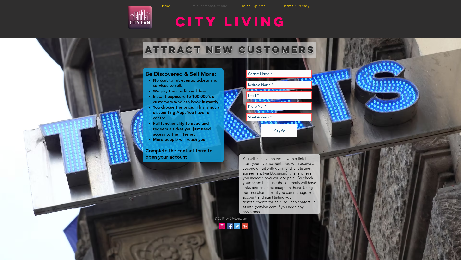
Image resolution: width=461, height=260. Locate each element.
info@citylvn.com (262, 207)
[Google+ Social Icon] (245, 226)
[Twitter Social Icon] (237, 226)
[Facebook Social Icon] (230, 226)
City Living (230, 21)
